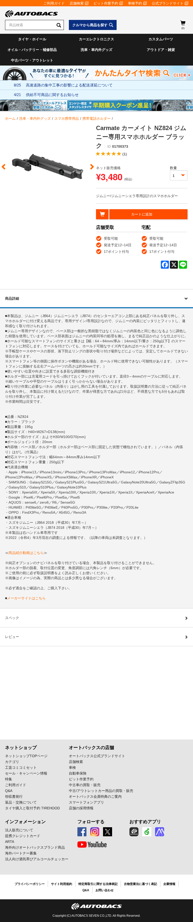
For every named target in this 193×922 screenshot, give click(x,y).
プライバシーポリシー (30, 884)
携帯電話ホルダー (96, 118)
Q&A (8, 791)
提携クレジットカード (22, 836)
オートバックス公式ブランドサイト (97, 756)
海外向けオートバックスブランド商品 (35, 847)
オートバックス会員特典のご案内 (95, 796)
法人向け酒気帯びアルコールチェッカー (36, 859)
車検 (72, 767)
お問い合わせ (104, 890)
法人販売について (19, 830)
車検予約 (135, 3)
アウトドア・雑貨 (161, 50)
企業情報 (169, 884)
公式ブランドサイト (167, 3)
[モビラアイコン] (159, 831)
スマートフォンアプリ (86, 802)
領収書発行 (14, 796)
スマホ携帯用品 (66, 118)
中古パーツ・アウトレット (32, 60)
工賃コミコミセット (21, 767)
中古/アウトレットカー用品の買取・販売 (101, 791)
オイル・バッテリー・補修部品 (32, 50)
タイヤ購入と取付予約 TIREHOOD (32, 808)
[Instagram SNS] (94, 831)
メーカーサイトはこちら (26, 598)
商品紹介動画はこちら (26, 553)
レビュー (12, 637)
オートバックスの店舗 (91, 747)
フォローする (91, 821)
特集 (8, 779)
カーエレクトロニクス (96, 39)
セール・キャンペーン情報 (26, 773)
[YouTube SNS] (92, 844)
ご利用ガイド (54, 3)
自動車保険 (77, 773)
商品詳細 (12, 298)
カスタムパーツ (161, 39)
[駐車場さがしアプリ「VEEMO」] (146, 831)
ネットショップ (21, 747)
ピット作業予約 (105, 3)
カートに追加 (141, 214)
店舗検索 (77, 3)
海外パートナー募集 (21, 853)
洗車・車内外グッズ (96, 50)
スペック (12, 618)
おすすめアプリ (145, 821)
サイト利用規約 (61, 884)
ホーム (10, 118)
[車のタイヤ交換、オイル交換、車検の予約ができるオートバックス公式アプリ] (133, 831)
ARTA (9, 842)
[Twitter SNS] (107, 831)
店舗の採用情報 (81, 808)
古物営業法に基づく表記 (140, 884)
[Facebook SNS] (81, 831)
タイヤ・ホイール (32, 39)
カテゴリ (12, 762)
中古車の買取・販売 (85, 785)
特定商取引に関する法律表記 (98, 884)
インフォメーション (25, 821)
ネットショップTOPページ (26, 756)
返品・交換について (21, 802)
